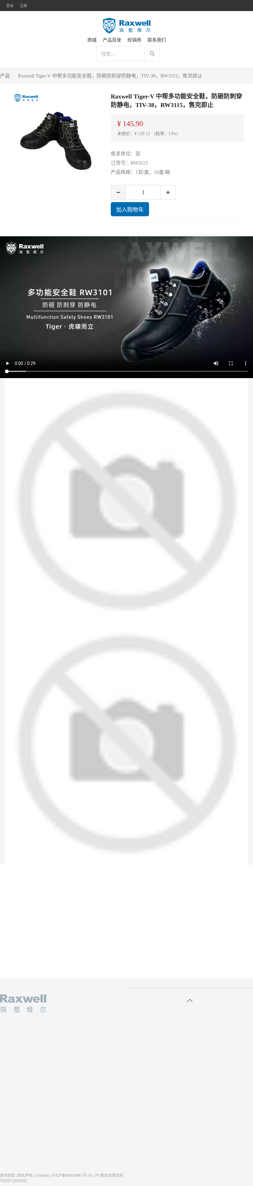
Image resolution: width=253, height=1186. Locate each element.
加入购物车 (130, 209)
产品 (5, 75)
